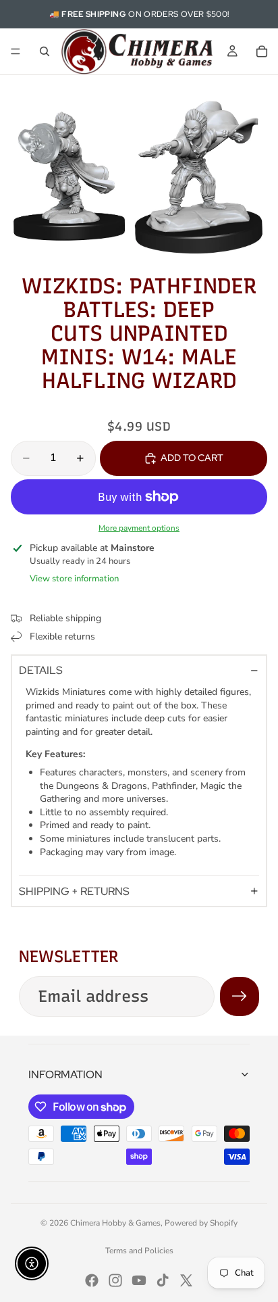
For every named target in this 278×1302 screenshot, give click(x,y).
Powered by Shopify (201, 1222)
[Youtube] (139, 1280)
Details (41, 670)
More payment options (139, 528)
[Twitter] (186, 1280)
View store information (74, 579)
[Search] (44, 51)
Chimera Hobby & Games (115, 1222)
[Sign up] (239, 996)
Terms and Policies (139, 1250)
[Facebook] (92, 1280)
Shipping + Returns (74, 891)
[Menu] (15, 51)
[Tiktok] (163, 1280)
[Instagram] (115, 1280)
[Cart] (262, 51)
